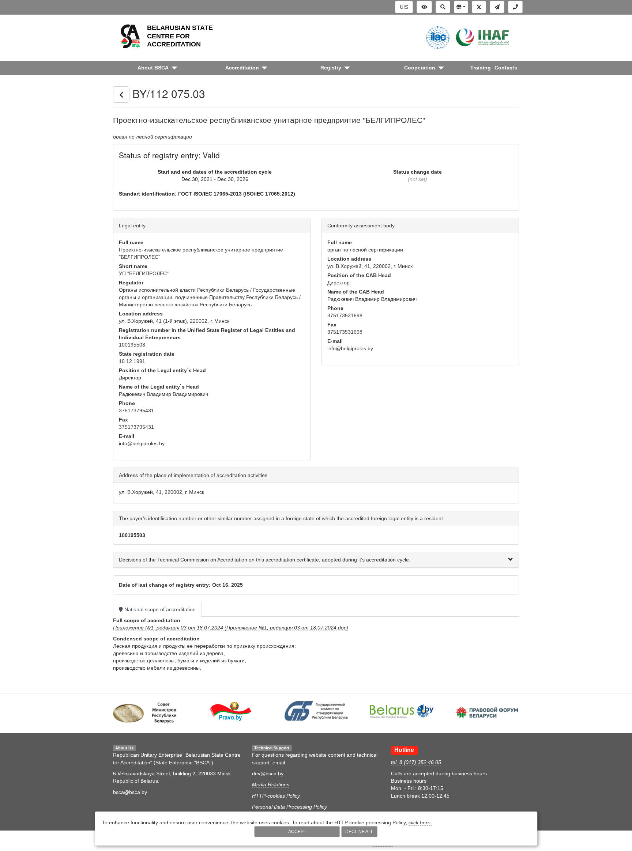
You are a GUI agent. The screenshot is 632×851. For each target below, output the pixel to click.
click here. (420, 822)
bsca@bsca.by (130, 792)
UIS (404, 7)
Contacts (505, 68)
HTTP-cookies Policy (276, 796)
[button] (461, 7)
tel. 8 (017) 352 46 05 (416, 762)
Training (480, 68)
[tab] (316, 559)
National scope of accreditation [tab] (159, 609)
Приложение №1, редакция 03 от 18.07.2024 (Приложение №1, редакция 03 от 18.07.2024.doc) (230, 628)
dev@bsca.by (267, 773)
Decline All (359, 831)
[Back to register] (121, 94)
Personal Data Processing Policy (289, 807)
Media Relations (270, 784)
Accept (297, 831)
